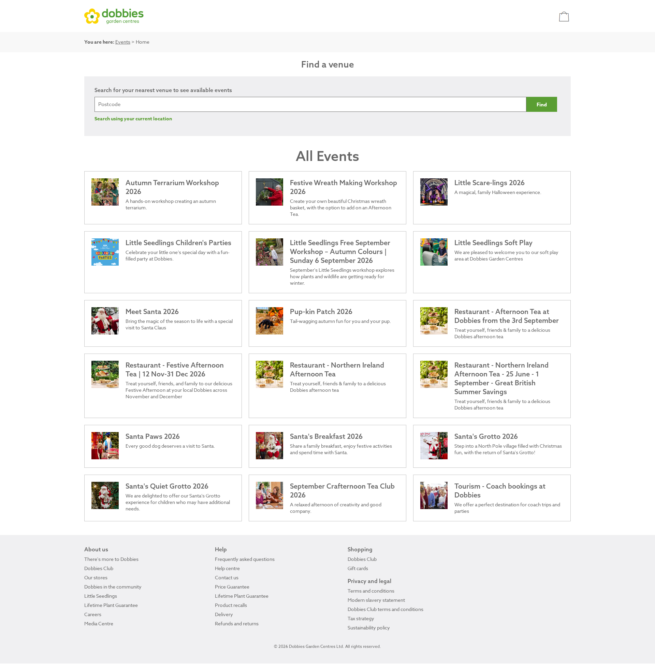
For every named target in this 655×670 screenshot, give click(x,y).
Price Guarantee (232, 586)
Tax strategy (361, 618)
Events (122, 42)
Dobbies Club (98, 568)
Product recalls (231, 605)
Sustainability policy (369, 627)
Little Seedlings (100, 596)
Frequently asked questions (245, 559)
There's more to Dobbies (111, 559)
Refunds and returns (237, 623)
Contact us (226, 577)
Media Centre (98, 623)
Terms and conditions (371, 590)
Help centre (227, 568)
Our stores (95, 577)
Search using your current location (133, 118)
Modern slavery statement (376, 600)
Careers (92, 614)
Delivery (224, 614)
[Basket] (565, 16)
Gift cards (358, 568)
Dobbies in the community (113, 586)
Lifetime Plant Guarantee (111, 605)
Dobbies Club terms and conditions (385, 609)
